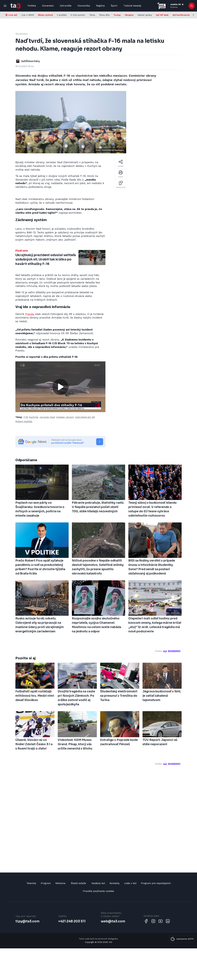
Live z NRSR (27, 15)
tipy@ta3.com (27, 921)
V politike (62, 15)
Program (46, 883)
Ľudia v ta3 (130, 883)
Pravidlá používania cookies (98, 891)
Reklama (60, 883)
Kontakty (115, 883)
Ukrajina (129, 15)
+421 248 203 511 (72, 921)
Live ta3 (13, 15)
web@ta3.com (113, 921)
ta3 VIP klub (162, 15)
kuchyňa (33, 417)
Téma (92, 15)
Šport (114, 5)
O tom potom (78, 15)
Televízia (31, 883)
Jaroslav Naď (47, 417)
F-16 (26, 417)
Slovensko (48, 5)
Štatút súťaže (78, 883)
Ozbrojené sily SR (85, 417)
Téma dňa (104, 15)
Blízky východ (45, 15)
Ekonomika (84, 5)
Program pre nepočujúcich (156, 883)
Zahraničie (65, 5)
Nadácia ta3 (98, 883)
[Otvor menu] (5, 6)
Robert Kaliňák (23, 421)
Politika (32, 5)
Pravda (30, 314)
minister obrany (65, 417)
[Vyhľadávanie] (192, 6)
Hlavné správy (145, 15)
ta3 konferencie (181, 15)
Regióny (100, 5)
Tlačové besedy (132, 5)
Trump (117, 15)
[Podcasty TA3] (161, 5)
